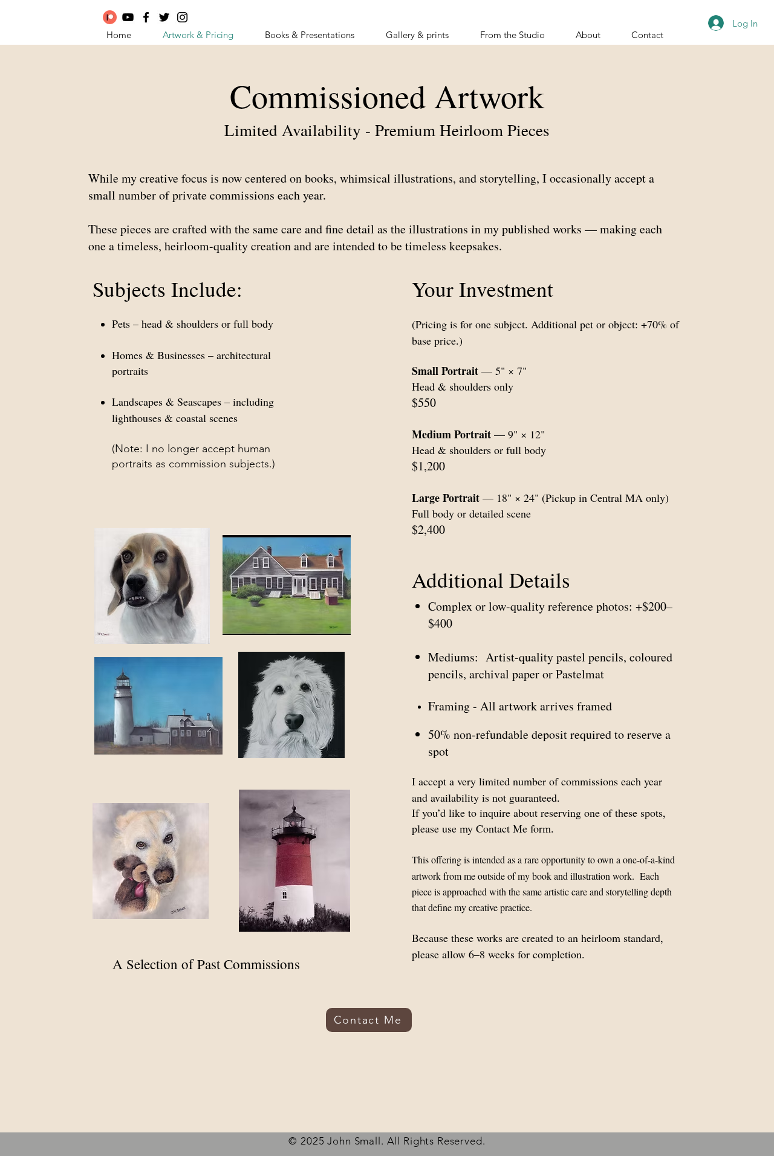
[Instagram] (182, 17)
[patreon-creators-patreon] (110, 17)
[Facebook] (146, 17)
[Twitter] (164, 17)
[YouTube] (128, 17)
